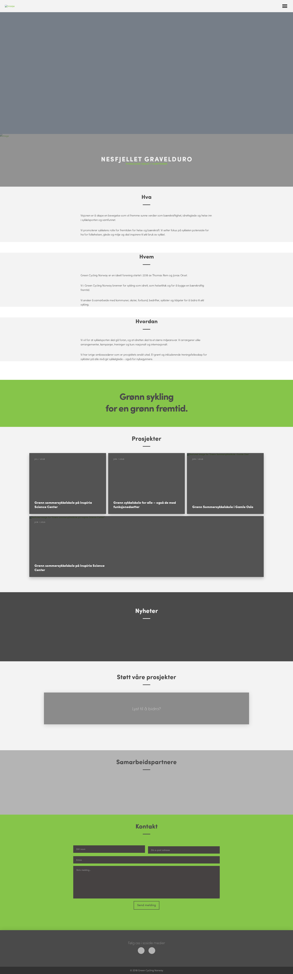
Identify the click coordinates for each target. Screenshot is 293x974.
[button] (284, 6)
